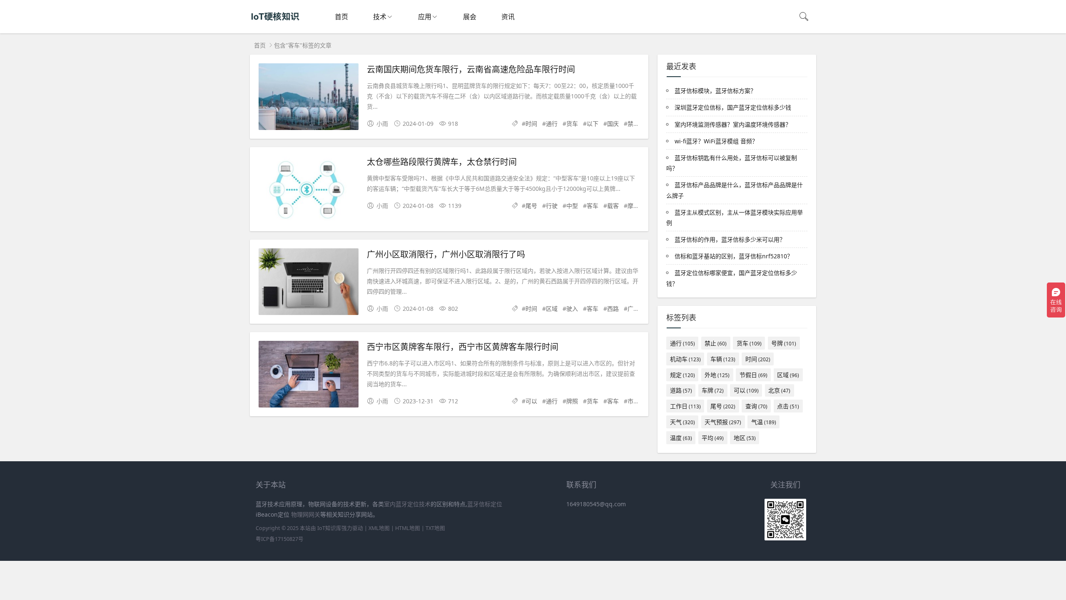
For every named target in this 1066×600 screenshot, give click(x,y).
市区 (633, 401)
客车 (592, 206)
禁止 (716, 343)
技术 (379, 16)
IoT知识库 (329, 528)
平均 (713, 438)
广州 (633, 308)
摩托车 (636, 206)
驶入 (572, 308)
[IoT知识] (275, 25)
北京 (779, 390)
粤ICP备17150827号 (280, 538)
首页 (341, 16)
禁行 (633, 124)
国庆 (613, 124)
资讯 (508, 16)
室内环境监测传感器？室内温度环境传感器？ (733, 124)
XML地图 (379, 528)
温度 (681, 438)
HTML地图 (407, 528)
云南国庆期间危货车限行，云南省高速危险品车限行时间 (471, 69)
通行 (552, 124)
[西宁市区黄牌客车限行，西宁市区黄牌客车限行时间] (309, 375)
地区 (745, 438)
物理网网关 (305, 514)
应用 (424, 16)
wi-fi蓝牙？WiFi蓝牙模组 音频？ (716, 141)
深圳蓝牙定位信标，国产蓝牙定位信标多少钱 (733, 107)
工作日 (685, 406)
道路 (681, 390)
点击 (788, 406)
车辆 (722, 359)
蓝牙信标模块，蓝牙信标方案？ (715, 91)
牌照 (572, 401)
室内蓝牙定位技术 (407, 504)
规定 (682, 375)
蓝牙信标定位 (484, 504)
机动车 (685, 359)
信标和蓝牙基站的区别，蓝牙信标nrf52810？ (734, 256)
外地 (717, 375)
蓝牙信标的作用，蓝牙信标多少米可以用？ (730, 239)
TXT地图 (435, 528)
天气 (682, 422)
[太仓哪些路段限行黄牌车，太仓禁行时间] (309, 190)
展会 (469, 16)
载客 (613, 206)
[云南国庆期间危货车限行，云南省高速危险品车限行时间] (309, 98)
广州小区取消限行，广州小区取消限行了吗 (446, 254)
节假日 (753, 375)
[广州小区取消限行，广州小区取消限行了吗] (309, 283)
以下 (592, 124)
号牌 (783, 343)
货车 (572, 124)
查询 (756, 406)
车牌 (713, 390)
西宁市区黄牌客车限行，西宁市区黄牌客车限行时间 (462, 346)
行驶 (552, 206)
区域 (552, 308)
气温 (763, 422)
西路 (613, 308)
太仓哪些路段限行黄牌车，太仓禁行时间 (442, 161)
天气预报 (723, 422)
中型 (572, 206)
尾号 (531, 206)
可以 (531, 401)
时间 (531, 124)
